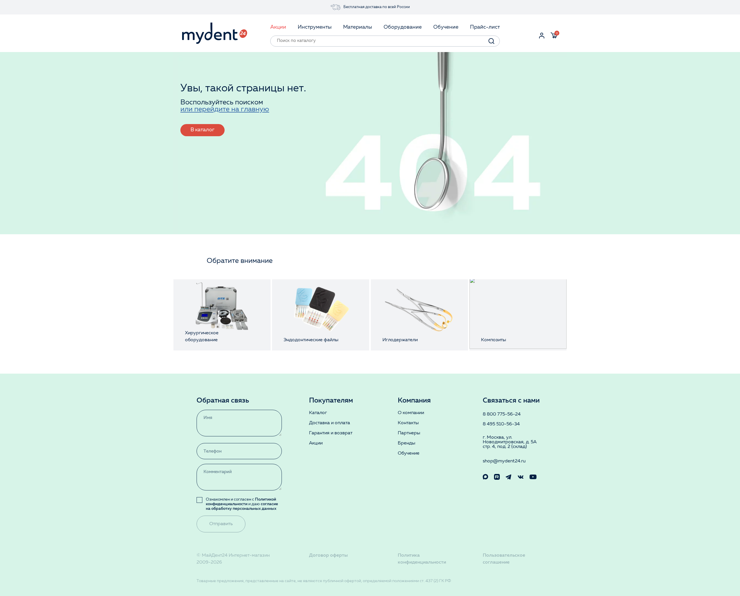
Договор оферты (328, 555)
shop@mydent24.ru (504, 461)
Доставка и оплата (329, 423)
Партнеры (409, 433)
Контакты (408, 423)
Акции (316, 443)
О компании (411, 413)
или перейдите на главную (224, 109)
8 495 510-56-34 (501, 424)
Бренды (406, 443)
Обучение (408, 453)
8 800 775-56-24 (502, 414)
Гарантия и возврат (330, 433)
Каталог (318, 413)
